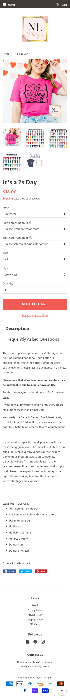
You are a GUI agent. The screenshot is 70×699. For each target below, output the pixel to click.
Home (6, 53)
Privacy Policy (35, 610)
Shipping (8, 198)
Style (6, 208)
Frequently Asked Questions (32, 339)
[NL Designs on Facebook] (27, 642)
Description (17, 328)
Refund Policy (35, 614)
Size (5, 252)
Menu (11, 5)
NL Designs (45, 677)
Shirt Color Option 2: (15, 237)
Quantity (8, 283)
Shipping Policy (35, 619)
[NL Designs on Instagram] (43, 642)
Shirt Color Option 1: (15, 223)
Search (35, 605)
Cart (64, 5)
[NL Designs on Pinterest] (35, 642)
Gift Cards (35, 624)
